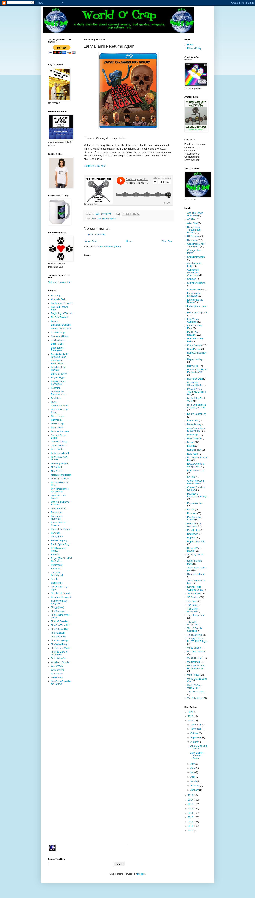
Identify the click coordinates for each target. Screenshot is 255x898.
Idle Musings (57, 423)
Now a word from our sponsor (195, 465)
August (194, 742)
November (196, 729)
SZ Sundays (193, 597)
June (193, 768)
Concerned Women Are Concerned (193, 273)
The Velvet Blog (59, 644)
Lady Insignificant (60, 453)
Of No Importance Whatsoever (60, 490)
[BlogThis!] (127, 214)
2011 (191, 826)
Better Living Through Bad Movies (193, 230)
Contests (191, 279)
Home (129, 241)
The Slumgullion (109, 219)
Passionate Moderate (56, 517)
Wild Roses (57, 673)
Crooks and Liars (59, 336)
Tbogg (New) (57, 607)
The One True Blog (60, 625)
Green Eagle (57, 416)
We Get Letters (194, 658)
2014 (191, 813)
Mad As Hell (57, 471)
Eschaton (55, 388)
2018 (191, 795)
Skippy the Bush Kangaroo (59, 602)
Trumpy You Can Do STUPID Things (196, 640)
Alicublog (55, 295)
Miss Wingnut (194, 438)
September (196, 737)
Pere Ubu (56, 533)
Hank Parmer (194, 349)
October (194, 733)
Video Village (194, 647)
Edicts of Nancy (59, 373)
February (195, 785)
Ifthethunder (57, 427)
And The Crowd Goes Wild (195, 214)
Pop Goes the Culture (194, 518)
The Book (192, 605)
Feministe (56, 398)
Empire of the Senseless (57, 382)
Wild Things (193, 675)
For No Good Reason (193, 333)
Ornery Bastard (58, 508)
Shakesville (57, 583)
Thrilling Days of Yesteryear (59, 653)
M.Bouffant (56, 467)
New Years (192, 453)
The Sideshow (58, 636)
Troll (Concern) (195, 635)
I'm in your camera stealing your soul (196, 406)
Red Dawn (192, 534)
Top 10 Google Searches (194, 629)
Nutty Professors (195, 470)
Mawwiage (192, 434)
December (196, 724)
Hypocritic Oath (195, 379)
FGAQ (54, 402)
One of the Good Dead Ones (195, 482)
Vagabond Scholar (60, 662)
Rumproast (56, 565)
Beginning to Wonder (61, 313)
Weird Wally (57, 666)
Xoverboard (57, 677)
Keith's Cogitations (196, 414)
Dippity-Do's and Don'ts (198, 747)
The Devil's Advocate (192, 610)
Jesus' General (58, 445)
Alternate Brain (58, 299)
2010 (191, 830)
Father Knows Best (196, 306)
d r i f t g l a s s (58, 340)
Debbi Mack (57, 344)
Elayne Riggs (58, 377)
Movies (191, 442)
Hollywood (192, 366)
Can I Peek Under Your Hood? (196, 245)
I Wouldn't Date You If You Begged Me (196, 392)
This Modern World (60, 648)
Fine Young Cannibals (193, 320)
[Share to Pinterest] (138, 214)
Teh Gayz (192, 601)
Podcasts (96, 219)
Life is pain (192, 420)
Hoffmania (56, 420)
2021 (191, 712)
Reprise (191, 537)
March (193, 781)
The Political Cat (59, 629)
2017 (191, 800)
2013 (191, 817)
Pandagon (56, 512)
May (192, 772)
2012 (191, 821)
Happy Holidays (195, 359)
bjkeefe (54, 321)
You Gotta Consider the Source (61, 682)
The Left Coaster (59, 621)
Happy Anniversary (196, 353)
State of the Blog (195, 574)
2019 (191, 720)
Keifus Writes (57, 449)
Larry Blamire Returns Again (197, 755)
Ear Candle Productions (57, 362)
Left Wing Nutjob (59, 463)
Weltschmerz (193, 662)
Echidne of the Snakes (58, 368)
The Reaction (58, 632)
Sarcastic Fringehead (57, 574)
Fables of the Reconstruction (58, 393)
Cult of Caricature (196, 283)
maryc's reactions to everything (196, 429)
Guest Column (194, 345)
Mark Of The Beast (60, 478)
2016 (191, 804)
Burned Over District (61, 328)
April (193, 777)
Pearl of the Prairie (60, 529)
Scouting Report (195, 554)
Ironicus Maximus (60, 431)
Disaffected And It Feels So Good (60, 355)
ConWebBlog (58, 332)
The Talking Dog (59, 640)
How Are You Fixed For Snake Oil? (196, 371)
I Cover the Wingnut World (194, 383)
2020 (191, 716)
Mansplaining (194, 424)
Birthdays (192, 240)
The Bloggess (58, 611)
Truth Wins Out (58, 658)
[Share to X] (131, 214)
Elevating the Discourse (193, 294)
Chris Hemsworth (196, 257)
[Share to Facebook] (134, 214)
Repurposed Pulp (196, 541)
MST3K (191, 446)
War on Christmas (196, 651)
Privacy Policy (194, 48)
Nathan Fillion (194, 450)
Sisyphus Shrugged (61, 597)
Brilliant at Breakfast (61, 325)
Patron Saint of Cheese (58, 523)
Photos (190, 509)
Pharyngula (57, 536)
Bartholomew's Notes (61, 303)
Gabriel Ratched (59, 405)
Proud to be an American (194, 525)
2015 (191, 808)
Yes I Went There (195, 691)
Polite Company (59, 540)
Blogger (141, 874)
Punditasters (193, 530)
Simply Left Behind (60, 593)
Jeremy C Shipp (59, 441)
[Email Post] (117, 214)
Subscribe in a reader (59, 282)
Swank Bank (193, 593)
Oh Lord (191, 477)
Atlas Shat (192, 223)
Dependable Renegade (57, 349)
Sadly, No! (56, 568)
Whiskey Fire (57, 670)
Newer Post (90, 241)
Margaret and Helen (61, 475)
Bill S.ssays (193, 236)
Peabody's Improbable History (196, 495)
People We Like (195, 503)
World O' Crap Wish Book (194, 686)
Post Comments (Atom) (109, 246)
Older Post (167, 241)
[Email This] (124, 214)
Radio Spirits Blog (60, 544)
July (192, 764)
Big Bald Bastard (59, 317)
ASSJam (191, 219)
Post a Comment (96, 234)
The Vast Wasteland (192, 623)
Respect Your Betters (194, 549)
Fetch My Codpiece (197, 312)
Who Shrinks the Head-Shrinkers (195, 667)
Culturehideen (194, 289)
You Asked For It (195, 698)
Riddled (55, 554)
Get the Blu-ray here (94, 165)
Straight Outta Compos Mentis (195, 588)
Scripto (54, 579)
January (194, 790)
